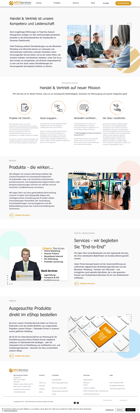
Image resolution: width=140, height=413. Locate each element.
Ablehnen (120, 410)
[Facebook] (78, 403)
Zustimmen (130, 410)
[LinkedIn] (75, 403)
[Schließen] (138, 409)
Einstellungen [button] (110, 410)
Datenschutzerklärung (10, 411)
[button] (43, 3)
